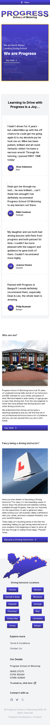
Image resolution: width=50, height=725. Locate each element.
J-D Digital (36, 717)
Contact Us (16, 648)
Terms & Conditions (20, 643)
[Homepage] (25, 14)
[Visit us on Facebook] (11, 699)
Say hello (10, 60)
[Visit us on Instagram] (22, 699)
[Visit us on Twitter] (17, 699)
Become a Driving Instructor (19, 539)
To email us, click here (21, 683)
